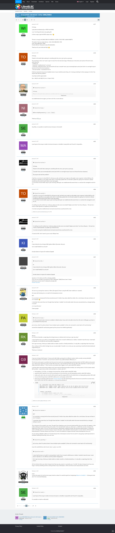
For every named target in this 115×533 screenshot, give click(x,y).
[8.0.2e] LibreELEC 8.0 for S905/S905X (55, 517)
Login (87, 1)
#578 (94, 53)
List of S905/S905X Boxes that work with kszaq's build (31, 517)
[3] (37, 387)
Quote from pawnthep (40, 439)
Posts (23, 36)
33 (25, 19)
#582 (94, 141)
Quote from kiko (38, 261)
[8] (37, 394)
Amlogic (20, 519)
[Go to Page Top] (112, 531)
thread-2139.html (58, 378)
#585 (94, 217)
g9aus (42, 400)
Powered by (57, 531)
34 (27, 19)
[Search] (97, 1)
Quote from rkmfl (39, 451)
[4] (37, 389)
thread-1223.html (36, 282)
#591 (94, 355)
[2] (37, 386)
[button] (80, 1)
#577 (94, 24)
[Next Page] (34, 20)
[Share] (98, 20)
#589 (94, 314)
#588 (94, 287)
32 (22, 19)
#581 (94, 124)
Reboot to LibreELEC (81, 475)
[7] (37, 393)
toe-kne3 (42, 211)
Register (92, 1)
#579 (94, 83)
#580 (94, 104)
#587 (94, 257)
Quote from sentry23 (39, 193)
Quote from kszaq (39, 108)
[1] (37, 385)
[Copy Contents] (94, 382)
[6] (37, 391)
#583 (94, 158)
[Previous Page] (16, 20)
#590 (94, 333)
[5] (37, 390)
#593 (94, 471)
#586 (94, 239)
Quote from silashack (40, 410)
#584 (94, 189)
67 (31, 19)
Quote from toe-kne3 (40, 87)
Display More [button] (63, 95)
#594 (94, 488)
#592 (94, 406)
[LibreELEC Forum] (57, 6)
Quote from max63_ (39, 492)
